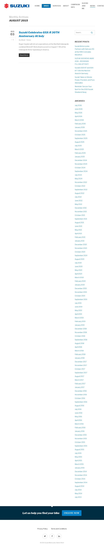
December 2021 (81, 208)
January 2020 (80, 285)
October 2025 (80, 135)
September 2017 (81, 373)
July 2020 (78, 263)
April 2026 (78, 116)
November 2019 (81, 292)
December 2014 (81, 471)
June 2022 (78, 201)
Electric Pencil (60, 542)
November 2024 (81, 164)
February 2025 (80, 153)
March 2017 (79, 380)
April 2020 (78, 274)
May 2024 (78, 179)
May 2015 (78, 457)
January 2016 (79, 431)
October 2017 (80, 369)
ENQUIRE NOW (71, 513)
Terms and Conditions (59, 529)
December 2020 (81, 244)
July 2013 (78, 497)
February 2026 (80, 124)
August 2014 (79, 486)
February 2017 (80, 384)
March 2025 (79, 149)
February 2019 (80, 321)
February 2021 (80, 237)
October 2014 (80, 479)
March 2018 (79, 351)
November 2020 (81, 248)
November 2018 (81, 332)
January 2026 (80, 127)
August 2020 (79, 259)
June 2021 (78, 226)
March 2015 (79, 464)
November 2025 (81, 131)
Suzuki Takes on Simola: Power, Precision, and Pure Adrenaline (85, 80)
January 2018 (79, 358)
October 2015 (80, 442)
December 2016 (81, 391)
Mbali (23, 40)
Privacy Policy (42, 529)
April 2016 (78, 420)
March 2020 (79, 277)
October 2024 (80, 168)
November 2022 (81, 182)
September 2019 (81, 299)
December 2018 (81, 329)
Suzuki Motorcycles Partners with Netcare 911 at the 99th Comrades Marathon (84, 50)
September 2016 (81, 402)
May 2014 (78, 493)
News (29, 40)
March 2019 (79, 318)
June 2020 (78, 266)
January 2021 (79, 241)
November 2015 (81, 439)
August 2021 (79, 223)
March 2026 (79, 120)
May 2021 (78, 230)
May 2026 (78, 113)
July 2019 (78, 303)
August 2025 (79, 142)
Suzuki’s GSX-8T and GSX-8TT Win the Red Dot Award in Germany (84, 70)
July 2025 (78, 146)
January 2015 (79, 468)
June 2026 (78, 109)
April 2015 (78, 461)
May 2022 (78, 204)
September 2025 (81, 138)
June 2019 (78, 307)
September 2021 (81, 219)
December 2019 (81, 288)
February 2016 (80, 428)
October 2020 (80, 252)
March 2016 (79, 424)
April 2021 (78, 234)
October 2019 (80, 296)
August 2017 (79, 376)
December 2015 (81, 435)
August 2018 (79, 343)
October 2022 (80, 186)
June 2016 (78, 413)
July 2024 (78, 175)
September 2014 (81, 482)
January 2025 (80, 157)
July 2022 (78, 197)
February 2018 (80, 354)
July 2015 (78, 453)
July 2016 (78, 409)
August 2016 (79, 406)
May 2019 (78, 310)
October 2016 (80, 398)
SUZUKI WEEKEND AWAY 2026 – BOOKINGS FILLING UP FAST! (84, 61)
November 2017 (81, 365)
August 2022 (79, 193)
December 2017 (81, 362)
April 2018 (78, 347)
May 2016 (78, 417)
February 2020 (80, 281)
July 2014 (78, 490)
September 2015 (81, 446)
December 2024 (81, 160)
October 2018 (80, 336)
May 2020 (78, 270)
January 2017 (79, 387)
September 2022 (81, 190)
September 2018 (81, 340)
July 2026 (78, 105)
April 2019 (78, 314)
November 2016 (81, 395)
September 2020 (81, 255)
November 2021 (81, 212)
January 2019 (79, 325)
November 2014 (81, 475)
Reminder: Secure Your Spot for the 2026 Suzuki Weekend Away (84, 89)
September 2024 (81, 171)
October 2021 (80, 215)
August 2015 (79, 450)
